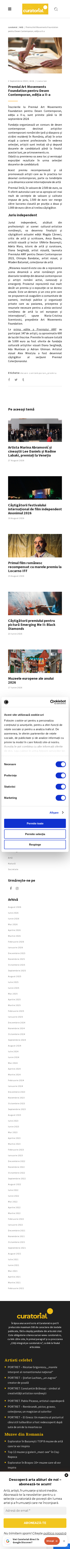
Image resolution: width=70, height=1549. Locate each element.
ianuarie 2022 (15, 1224)
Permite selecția (35, 833)
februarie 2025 (16, 1011)
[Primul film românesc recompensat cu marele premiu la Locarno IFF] (35, 545)
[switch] (61, 775)
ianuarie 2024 (15, 1086)
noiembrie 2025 (16, 959)
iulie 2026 (13, 912)
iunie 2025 (13, 988)
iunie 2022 (13, 1195)
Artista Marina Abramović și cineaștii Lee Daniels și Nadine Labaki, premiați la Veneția (32, 451)
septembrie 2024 (17, 1040)
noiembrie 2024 (16, 1028)
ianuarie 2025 (15, 1016)
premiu (52, 373)
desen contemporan (33, 373)
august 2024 (14, 1045)
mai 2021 (13, 1271)
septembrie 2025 (17, 970)
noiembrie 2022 (16, 1167)
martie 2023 (14, 1143)
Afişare (54, 812)
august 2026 (14, 907)
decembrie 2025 (16, 953)
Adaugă (50, 1541)
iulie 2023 (13, 1120)
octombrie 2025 (16, 964)
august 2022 (14, 1184)
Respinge (35, 844)
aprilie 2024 (14, 1068)
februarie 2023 (16, 1149)
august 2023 (14, 1115)
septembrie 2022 (17, 1178)
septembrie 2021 (17, 1247)
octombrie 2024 (16, 1034)
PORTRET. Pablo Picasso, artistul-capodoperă (36, 1401)
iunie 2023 (13, 1126)
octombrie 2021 (16, 1242)
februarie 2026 (16, 941)
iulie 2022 (13, 1190)
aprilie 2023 (14, 1138)
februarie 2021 (16, 1288)
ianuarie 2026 (15, 947)
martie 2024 (14, 1074)
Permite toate (35, 823)
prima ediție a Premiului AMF (34, 329)
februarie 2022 (16, 1219)
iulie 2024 (13, 1051)
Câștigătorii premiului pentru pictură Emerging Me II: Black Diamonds (31, 624)
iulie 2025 (13, 982)
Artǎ (21, 27)
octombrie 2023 (16, 1103)
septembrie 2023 (17, 1109)
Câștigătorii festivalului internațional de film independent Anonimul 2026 (35, 509)
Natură (12, 863)
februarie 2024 (16, 1080)
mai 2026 (13, 924)
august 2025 (14, 976)
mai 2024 (13, 1063)
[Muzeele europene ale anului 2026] (35, 661)
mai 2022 (13, 1201)
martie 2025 (14, 1005)
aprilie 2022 (14, 1207)
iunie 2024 (13, 1057)
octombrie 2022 (16, 1172)
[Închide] (64, 1541)
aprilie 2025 (14, 999)
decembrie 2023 (16, 1091)
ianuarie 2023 (15, 1155)
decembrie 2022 (16, 1161)
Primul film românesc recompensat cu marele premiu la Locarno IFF (35, 566)
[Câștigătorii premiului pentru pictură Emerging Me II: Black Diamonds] (35, 603)
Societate (13, 869)
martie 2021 (14, 1282)
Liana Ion (42, 81)
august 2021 (14, 1253)
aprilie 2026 (14, 930)
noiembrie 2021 (16, 1236)
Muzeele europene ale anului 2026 (31, 680)
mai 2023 (13, 1132)
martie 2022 (14, 1213)
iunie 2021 (13, 1265)
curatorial (12, 27)
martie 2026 (14, 936)
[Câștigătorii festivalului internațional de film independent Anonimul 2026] (35, 488)
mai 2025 (13, 993)
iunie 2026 (13, 918)
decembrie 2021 (16, 1230)
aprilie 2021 (14, 1276)
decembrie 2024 (16, 1022)
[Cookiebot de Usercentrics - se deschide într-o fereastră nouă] (50, 702)
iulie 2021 (13, 1259)
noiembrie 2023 (16, 1097)
